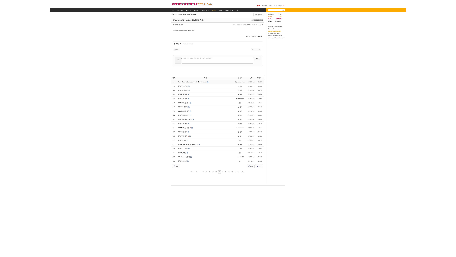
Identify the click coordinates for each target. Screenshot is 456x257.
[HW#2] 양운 (182, 153)
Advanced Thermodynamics (276, 38)
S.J (240, 161)
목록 (177, 49)
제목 (205, 78)
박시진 (240, 90)
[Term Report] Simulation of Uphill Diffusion (188, 20)
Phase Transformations (275, 35)
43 (232, 172)
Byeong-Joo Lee (178, 24)
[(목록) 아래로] (256, 49)
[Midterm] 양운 (183, 103)
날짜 (251, 78)
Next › (243, 172)
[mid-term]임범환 (184, 111)
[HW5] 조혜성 (182, 161)
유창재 (240, 115)
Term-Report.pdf (188, 44)
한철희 (240, 123)
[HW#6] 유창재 (183, 115)
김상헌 (240, 136)
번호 (173, 78)
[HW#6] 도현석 (183, 86)
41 (225, 172)
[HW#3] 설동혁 (183, 107)
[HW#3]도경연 (183, 94)
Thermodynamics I (273, 29)
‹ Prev (192, 172)
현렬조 (240, 119)
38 (216, 172)
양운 (240, 103)
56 (238, 172)
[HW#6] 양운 (182, 140)
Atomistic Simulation (274, 33)
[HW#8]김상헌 (183, 136)
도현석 (240, 86)
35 (206, 172)
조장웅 (240, 148)
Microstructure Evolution (275, 26)
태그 (251, 166)
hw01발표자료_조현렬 (185, 119)
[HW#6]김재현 (183, 99)
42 (228, 172)
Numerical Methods (274, 31)
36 (209, 172)
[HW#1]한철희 (183, 124)
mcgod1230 (240, 157)
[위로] (252, 49)
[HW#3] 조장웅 (183, 149)
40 (222, 172)
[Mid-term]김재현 (184, 128)
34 (203, 172)
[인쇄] (259, 49)
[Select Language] (279, 6)
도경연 (240, 94)
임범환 (240, 111)
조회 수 (259, 78)
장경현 (240, 144)
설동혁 (240, 107)
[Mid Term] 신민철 (184, 157)
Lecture (179, 14)
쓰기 (259, 166)
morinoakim (240, 98)
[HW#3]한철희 (183, 132)
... (235, 172)
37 (212, 172)
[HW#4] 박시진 (183, 90)
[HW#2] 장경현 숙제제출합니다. (188, 144)
